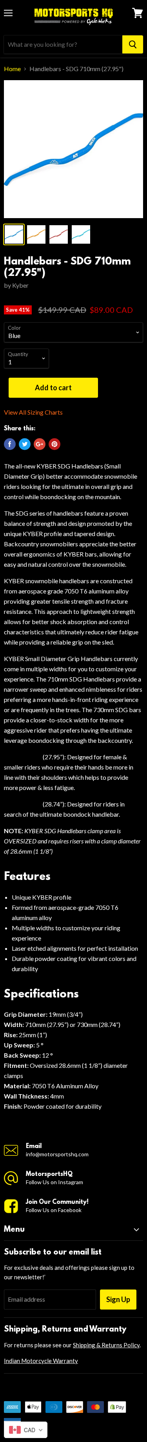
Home (12, 68)
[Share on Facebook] (10, 444)
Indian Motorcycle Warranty (41, 1360)
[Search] (132, 44)
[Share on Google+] (39, 444)
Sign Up (118, 1299)
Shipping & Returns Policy (106, 1344)
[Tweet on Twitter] (25, 444)
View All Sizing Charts (33, 412)
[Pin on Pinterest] (54, 444)
